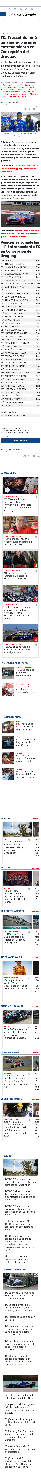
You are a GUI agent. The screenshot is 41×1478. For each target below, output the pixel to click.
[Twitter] (15, 9)
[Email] (32, 9)
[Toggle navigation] (3, 14)
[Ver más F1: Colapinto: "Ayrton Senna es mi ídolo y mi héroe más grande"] (8, 758)
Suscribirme (20, 440)
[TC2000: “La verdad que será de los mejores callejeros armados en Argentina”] (20, 1167)
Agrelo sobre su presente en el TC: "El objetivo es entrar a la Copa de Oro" (19, 90)
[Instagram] (26, 9)
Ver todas (36, 819)
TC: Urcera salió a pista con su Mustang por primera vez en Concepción (20, 95)
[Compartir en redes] (36, 497)
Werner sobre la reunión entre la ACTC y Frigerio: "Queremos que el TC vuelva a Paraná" (20, 233)
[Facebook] (9, 9)
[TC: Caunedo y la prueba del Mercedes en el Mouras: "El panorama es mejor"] (20, 1281)
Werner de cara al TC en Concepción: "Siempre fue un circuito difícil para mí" (20, 86)
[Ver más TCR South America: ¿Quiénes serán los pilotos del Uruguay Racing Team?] (17, 922)
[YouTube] (21, 9)
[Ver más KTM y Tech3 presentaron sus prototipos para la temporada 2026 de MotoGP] (17, 878)
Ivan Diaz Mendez (12, 102)
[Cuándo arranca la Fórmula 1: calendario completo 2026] (20, 1383)
